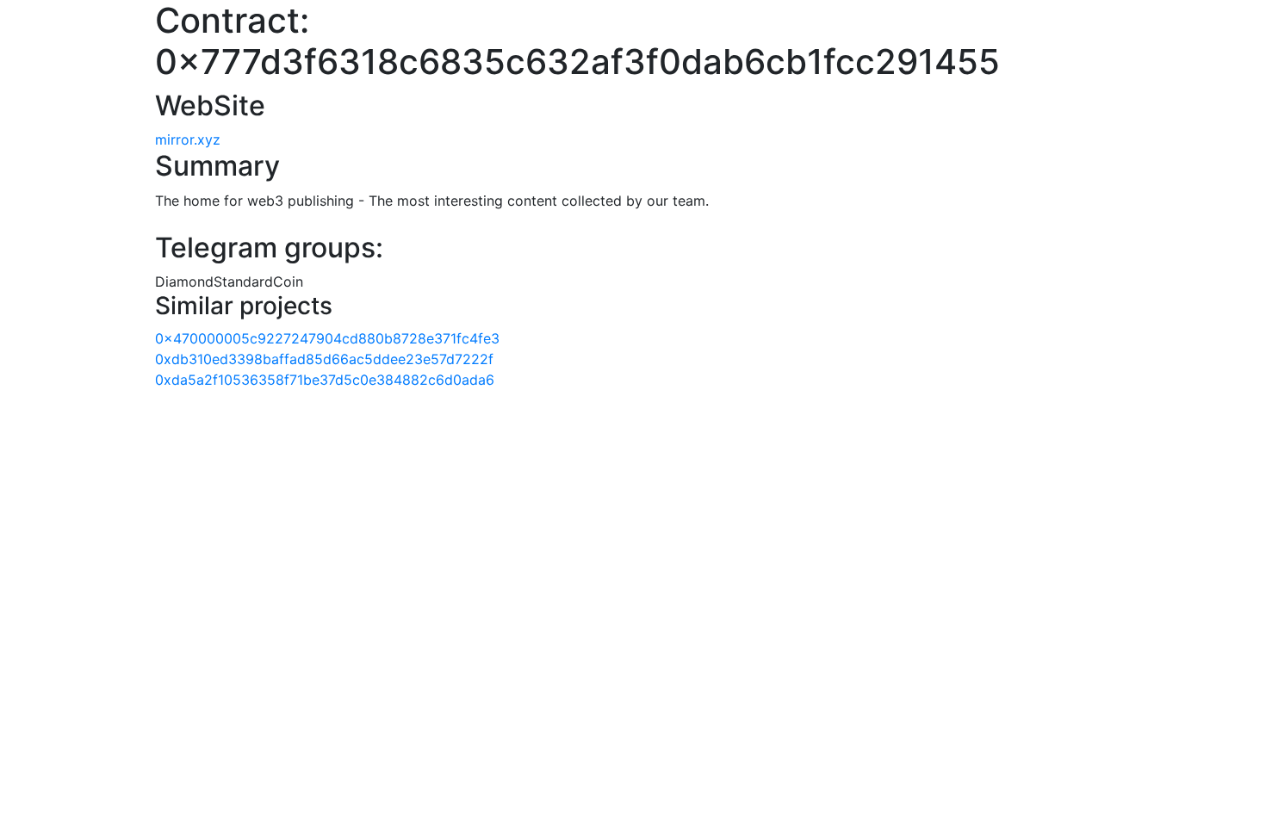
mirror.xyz (187, 139)
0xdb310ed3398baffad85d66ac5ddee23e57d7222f (324, 359)
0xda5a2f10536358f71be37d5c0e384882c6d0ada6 (324, 379)
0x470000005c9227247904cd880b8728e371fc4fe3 (327, 338)
